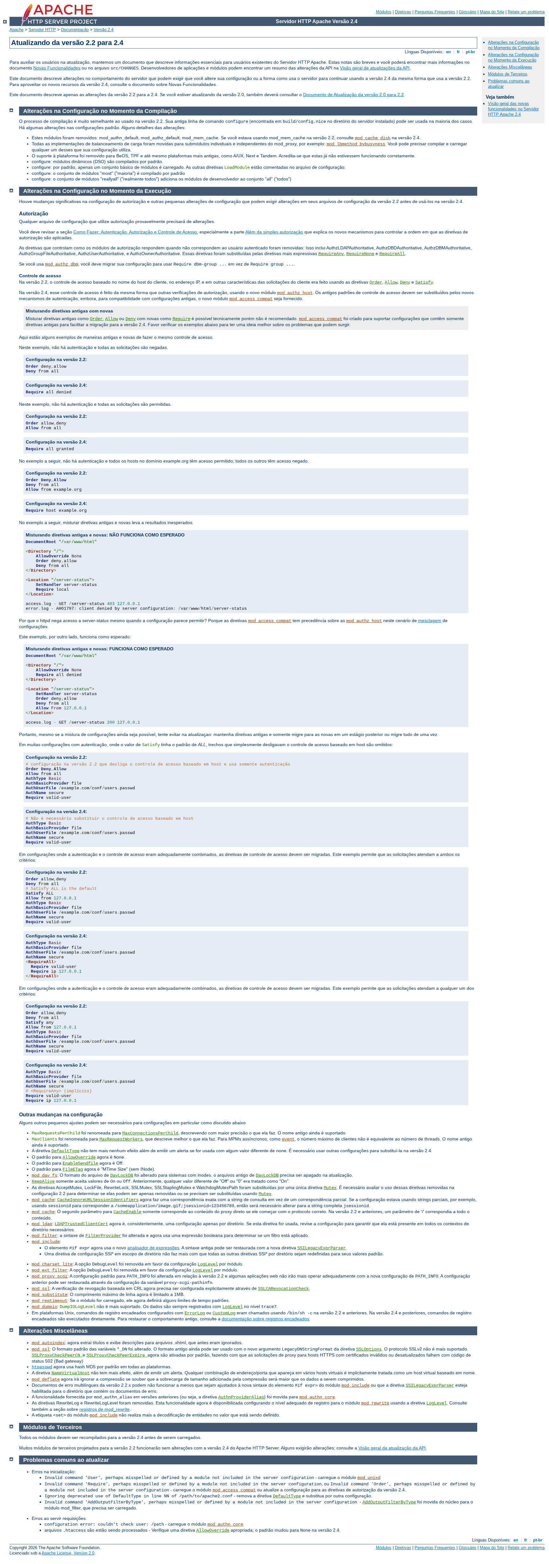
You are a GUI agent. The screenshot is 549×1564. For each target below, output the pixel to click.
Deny (405, 282)
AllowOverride (79, 1157)
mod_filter (44, 1235)
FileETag (73, 1169)
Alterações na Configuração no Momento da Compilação (513, 45)
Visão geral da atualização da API (392, 1447)
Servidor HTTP (42, 29)
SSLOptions (369, 1349)
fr (458, 51)
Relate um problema (526, 12)
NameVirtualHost (70, 1373)
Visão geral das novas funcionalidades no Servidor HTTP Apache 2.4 (513, 109)
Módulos (383, 12)
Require (181, 318)
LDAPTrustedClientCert (81, 1223)
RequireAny (331, 253)
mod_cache (43, 1199)
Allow (391, 282)
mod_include (46, 1241)
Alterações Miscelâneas (510, 67)
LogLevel (208, 1264)
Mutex (330, 1187)
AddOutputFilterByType (389, 1502)
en (448, 51)
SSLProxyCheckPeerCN (57, 1355)
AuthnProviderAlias (241, 1397)
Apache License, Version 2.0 (68, 1553)
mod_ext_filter (49, 1270)
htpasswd (42, 1367)
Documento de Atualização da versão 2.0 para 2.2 (353, 94)
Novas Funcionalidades (56, 67)
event (288, 1139)
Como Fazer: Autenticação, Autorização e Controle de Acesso (135, 231)
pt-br (470, 51)
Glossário (467, 12)
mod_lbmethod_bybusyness (356, 144)
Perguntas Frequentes (435, 12)
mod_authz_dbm (61, 264)
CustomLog (224, 1313)
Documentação (75, 29)
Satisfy (424, 282)
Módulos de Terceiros (507, 74)
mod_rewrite (375, 1403)
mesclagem (429, 620)
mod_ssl (41, 1288)
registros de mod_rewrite (104, 1409)
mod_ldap (42, 1223)
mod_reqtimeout (49, 1300)
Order (375, 282)
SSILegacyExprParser (321, 1248)
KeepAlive (43, 1181)
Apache (17, 29)
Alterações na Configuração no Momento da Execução (513, 57)
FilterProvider (103, 1235)
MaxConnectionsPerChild (150, 1133)
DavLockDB (121, 1175)
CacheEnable (127, 1211)
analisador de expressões (153, 1247)
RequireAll (392, 253)
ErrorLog (195, 1313)
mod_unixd (368, 1477)
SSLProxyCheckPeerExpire (116, 1355)
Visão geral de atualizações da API (375, 67)
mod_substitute (49, 1294)
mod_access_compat (251, 298)
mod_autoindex (48, 1342)
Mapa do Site (492, 12)
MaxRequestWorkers (121, 1139)
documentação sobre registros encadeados (265, 1318)
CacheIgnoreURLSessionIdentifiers (98, 1199)
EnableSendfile (80, 1163)
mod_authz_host (295, 292)
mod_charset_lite (52, 1264)
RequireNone (360, 253)
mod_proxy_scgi (49, 1276)
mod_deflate (46, 1379)
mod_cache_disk (372, 138)
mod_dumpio (44, 1306)
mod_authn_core (317, 1397)
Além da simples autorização (274, 231)
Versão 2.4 (103, 29)
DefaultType (65, 1150)
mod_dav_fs (44, 1175)
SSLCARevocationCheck (283, 1288)
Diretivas (403, 12)
